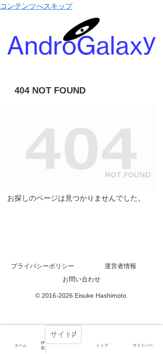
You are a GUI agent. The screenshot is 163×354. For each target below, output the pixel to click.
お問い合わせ (81, 279)
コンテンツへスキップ (36, 6)
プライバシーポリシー (42, 266)
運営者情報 (120, 266)
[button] (46, 349)
